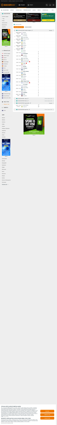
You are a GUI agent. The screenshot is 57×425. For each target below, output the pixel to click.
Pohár (3, 20)
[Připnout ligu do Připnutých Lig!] (32, 30)
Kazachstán (18, 24)
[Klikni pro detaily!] (34, 33)
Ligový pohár (4, 22)
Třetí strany (6, 416)
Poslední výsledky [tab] (18, 27)
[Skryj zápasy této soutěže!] (53, 30)
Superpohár (4, 24)
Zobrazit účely (47, 418)
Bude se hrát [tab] (28, 27)
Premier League (5, 16)
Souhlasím (47, 411)
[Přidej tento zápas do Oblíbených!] (15, 33)
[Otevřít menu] (53, 5)
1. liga (3, 18)
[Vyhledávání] (46, 5)
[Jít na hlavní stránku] (9, 5)
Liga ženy (4, 26)
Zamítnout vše (47, 414)
